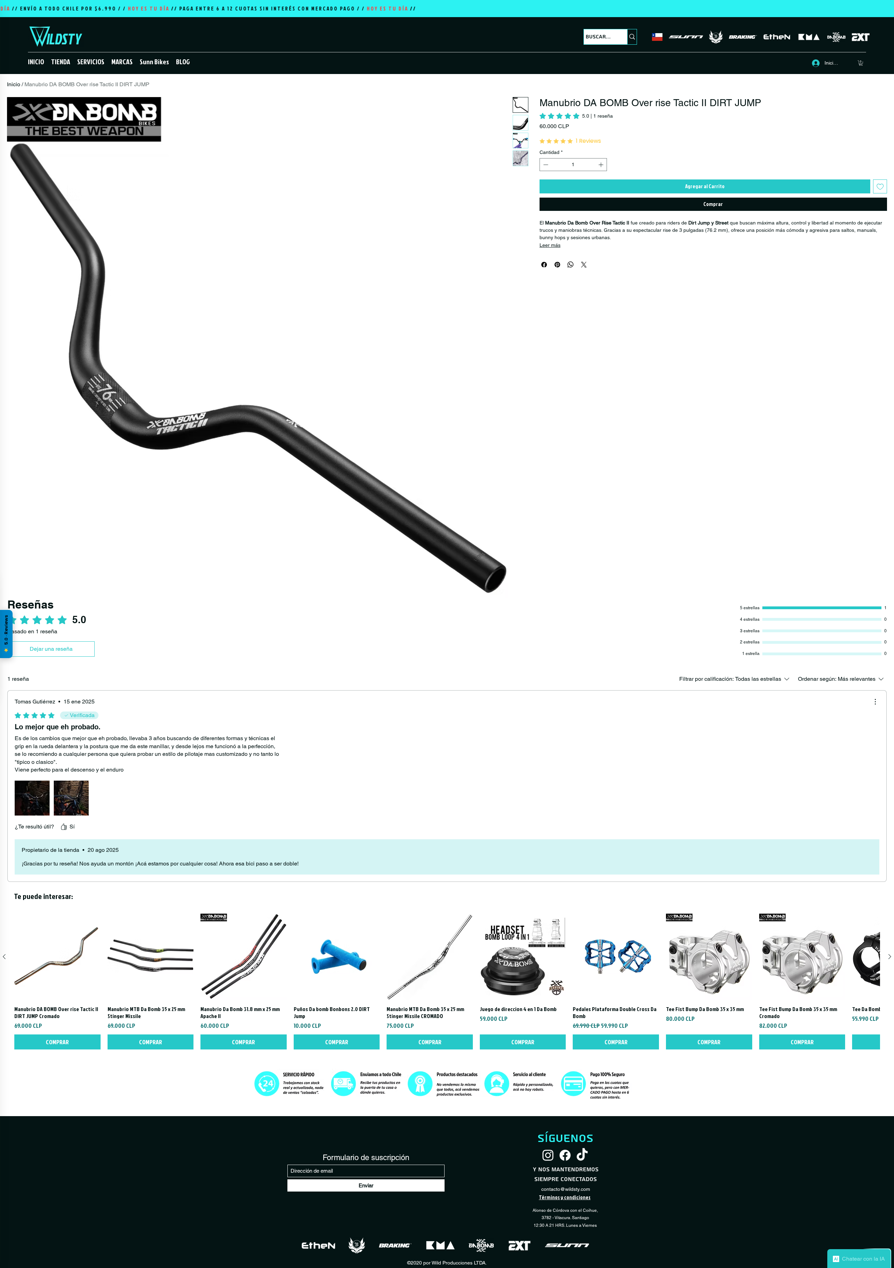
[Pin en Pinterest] (557, 264)
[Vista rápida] (57, 1148)
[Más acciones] (875, 702)
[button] (60, 61)
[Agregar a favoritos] (880, 186)
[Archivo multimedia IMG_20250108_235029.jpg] (71, 798)
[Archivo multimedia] (32, 798)
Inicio (13, 84)
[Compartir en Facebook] (544, 264)
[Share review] (613, 1005)
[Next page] (463, 1060)
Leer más (550, 245)
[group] (447, 1173)
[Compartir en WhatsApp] (570, 264)
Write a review (570, 911)
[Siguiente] (890, 1148)
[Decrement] (545, 164)
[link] (576, 116)
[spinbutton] (573, 164)
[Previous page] (430, 1060)
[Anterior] (4, 1148)
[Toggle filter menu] (609, 981)
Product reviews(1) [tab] (298, 960)
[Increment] (601, 164)
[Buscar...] (632, 36)
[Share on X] (584, 264)
